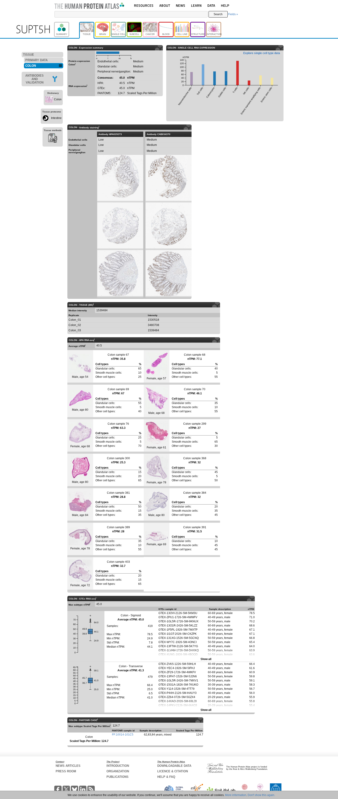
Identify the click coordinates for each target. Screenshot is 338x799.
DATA (211, 5)
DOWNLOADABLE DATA (174, 765)
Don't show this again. (261, 795)
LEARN (196, 5)
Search (218, 14)
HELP (225, 5)
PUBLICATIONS (117, 777)
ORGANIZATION (117, 771)
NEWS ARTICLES (68, 765)
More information (235, 795)
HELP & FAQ (166, 777)
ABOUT (164, 5)
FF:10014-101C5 (122, 734)
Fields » (233, 14)
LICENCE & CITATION (172, 771)
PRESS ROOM (66, 771)
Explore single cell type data (261, 53)
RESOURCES (144, 5)
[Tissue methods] (53, 139)
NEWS (180, 5)
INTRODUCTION (117, 765)
